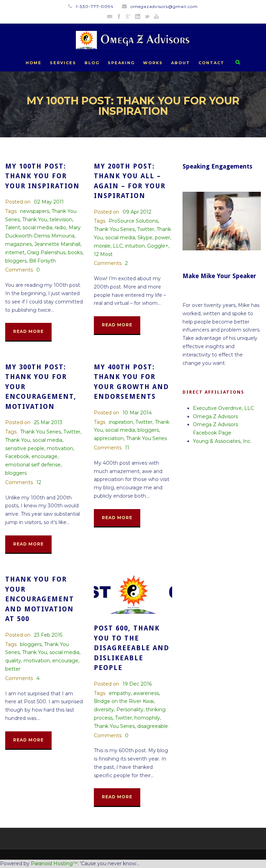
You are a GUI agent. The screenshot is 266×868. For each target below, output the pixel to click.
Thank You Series (114, 229)
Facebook (17, 456)
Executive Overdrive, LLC (223, 408)
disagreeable (152, 726)
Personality (129, 709)
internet (15, 252)
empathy (120, 693)
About (180, 62)
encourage (44, 456)
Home (34, 62)
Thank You (34, 219)
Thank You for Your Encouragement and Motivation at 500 (39, 599)
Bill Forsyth (42, 261)
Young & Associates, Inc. (222, 441)
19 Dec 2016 (137, 684)
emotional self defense (33, 465)
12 (38, 482)
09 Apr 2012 (137, 212)
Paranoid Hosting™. (55, 863)
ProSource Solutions (133, 221)
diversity (104, 709)
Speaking (121, 62)
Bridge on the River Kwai (124, 701)
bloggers (16, 261)
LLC (118, 246)
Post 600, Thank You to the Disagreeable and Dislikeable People (131, 648)
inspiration (121, 422)
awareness (146, 693)
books (75, 252)
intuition (135, 246)
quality (13, 661)
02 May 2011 (49, 202)
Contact (211, 62)
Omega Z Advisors (215, 416)
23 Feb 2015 (48, 635)
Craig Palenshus (46, 252)
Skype (145, 237)
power (162, 237)
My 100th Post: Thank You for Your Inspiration (42, 176)
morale (102, 246)
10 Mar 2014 (137, 413)
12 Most (103, 254)
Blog (92, 62)
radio (60, 227)
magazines (18, 244)
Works (153, 62)
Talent (12, 227)
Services (63, 62)
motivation (60, 448)
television (61, 219)
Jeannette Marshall (57, 244)
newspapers (34, 211)
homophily (147, 718)
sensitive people (24, 448)
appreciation (109, 438)
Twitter (145, 229)
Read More (28, 331)
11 (127, 448)
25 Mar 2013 (48, 422)
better (12, 669)
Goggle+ (157, 246)
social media (37, 227)
